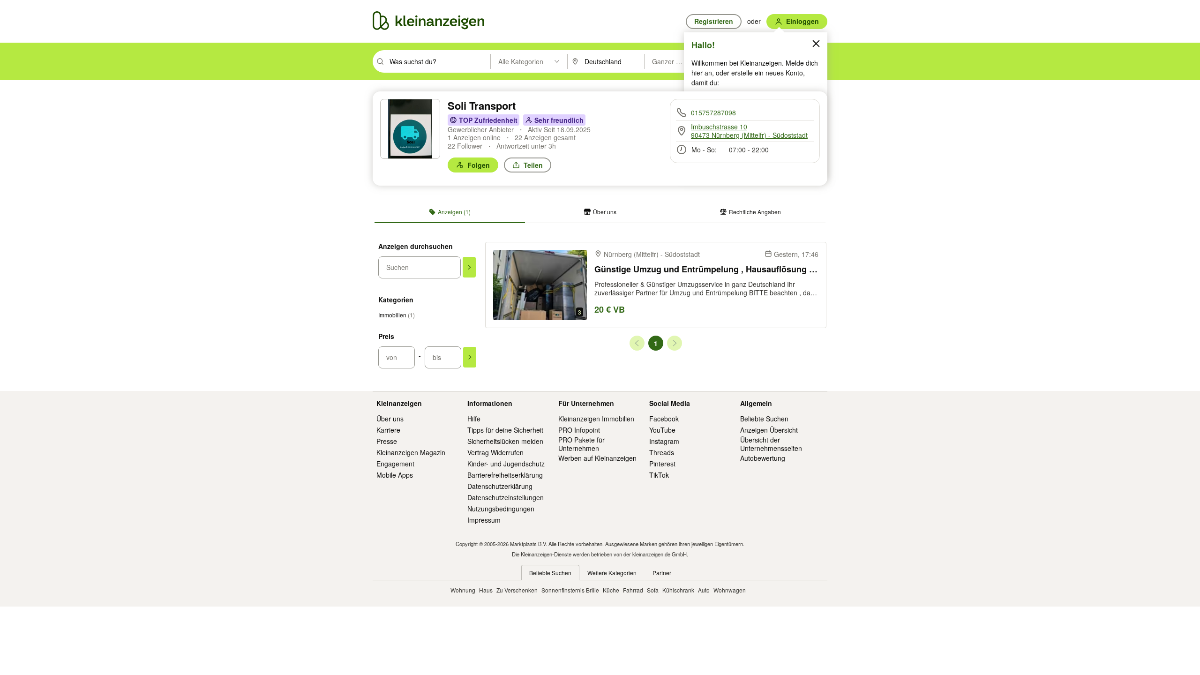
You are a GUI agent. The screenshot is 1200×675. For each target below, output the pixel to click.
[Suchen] (469, 267)
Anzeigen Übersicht (769, 430)
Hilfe (473, 418)
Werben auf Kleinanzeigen (597, 458)
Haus (486, 590)
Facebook (664, 418)
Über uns (390, 418)
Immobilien (396, 315)
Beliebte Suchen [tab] (550, 573)
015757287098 (713, 112)
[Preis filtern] (469, 357)
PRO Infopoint (579, 430)
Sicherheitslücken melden (505, 441)
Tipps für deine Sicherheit (505, 430)
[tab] (450, 212)
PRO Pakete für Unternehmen (581, 443)
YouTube (662, 430)
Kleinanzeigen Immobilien (596, 418)
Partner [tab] (661, 573)
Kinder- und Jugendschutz (506, 463)
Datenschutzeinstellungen (505, 497)
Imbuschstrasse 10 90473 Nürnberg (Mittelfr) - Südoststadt (749, 130)
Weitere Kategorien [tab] (612, 573)
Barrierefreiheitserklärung (505, 475)
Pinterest (662, 463)
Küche (611, 590)
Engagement (395, 463)
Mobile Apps (394, 475)
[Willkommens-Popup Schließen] (816, 43)
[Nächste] (674, 343)
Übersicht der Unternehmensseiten (771, 443)
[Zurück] (637, 343)
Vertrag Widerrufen (495, 452)
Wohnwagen (729, 590)
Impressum (484, 520)
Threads (661, 452)
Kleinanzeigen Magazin (410, 452)
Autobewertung (762, 458)
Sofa (653, 590)
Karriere (388, 430)
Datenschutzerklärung (499, 486)
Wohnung (462, 590)
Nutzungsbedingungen (500, 508)
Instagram (664, 441)
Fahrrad (633, 590)
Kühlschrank (678, 590)
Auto (704, 590)
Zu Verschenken (517, 590)
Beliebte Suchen (764, 418)
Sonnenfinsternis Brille (570, 590)
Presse (386, 441)
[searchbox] (439, 61)
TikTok (659, 475)
